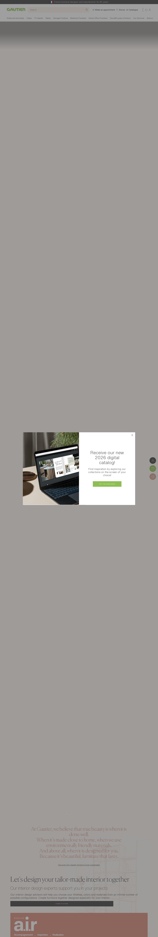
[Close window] (132, 435)
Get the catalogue (107, 484)
